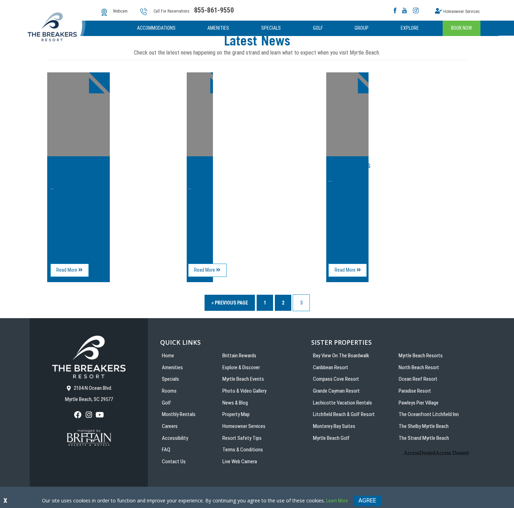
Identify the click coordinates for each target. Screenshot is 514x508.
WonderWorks (349, 165)
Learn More (337, 500)
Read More (72, 272)
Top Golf (194, 169)
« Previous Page (230, 303)
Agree (367, 500)
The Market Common (67, 169)
